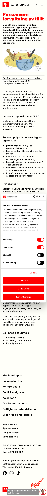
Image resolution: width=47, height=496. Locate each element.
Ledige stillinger (12, 433)
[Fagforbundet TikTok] (18, 473)
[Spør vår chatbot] (42, 492)
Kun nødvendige (23, 297)
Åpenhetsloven (12, 429)
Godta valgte (23, 289)
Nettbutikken (10, 437)
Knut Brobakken (23, 467)
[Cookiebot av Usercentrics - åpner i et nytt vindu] (33, 197)
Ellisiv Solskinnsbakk (27, 464)
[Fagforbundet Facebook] (5, 473)
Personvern (10, 424)
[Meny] (41, 4)
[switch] (40, 247)
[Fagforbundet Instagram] (11, 473)
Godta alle (23, 281)
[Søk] (35, 4)
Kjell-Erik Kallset (30, 461)
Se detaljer (34, 273)
